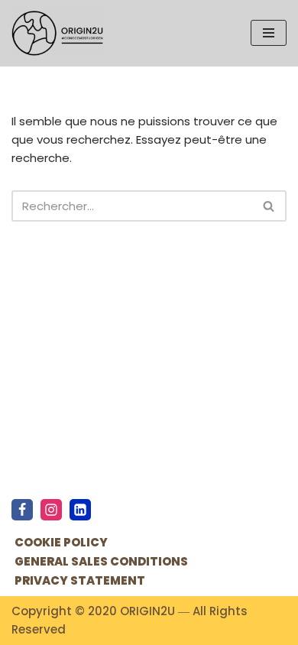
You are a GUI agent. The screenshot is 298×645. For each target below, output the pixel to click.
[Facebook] (22, 509)
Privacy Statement (80, 580)
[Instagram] (51, 509)
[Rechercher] (269, 206)
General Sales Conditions (101, 561)
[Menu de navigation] (269, 33)
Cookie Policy (61, 542)
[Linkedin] (80, 509)
